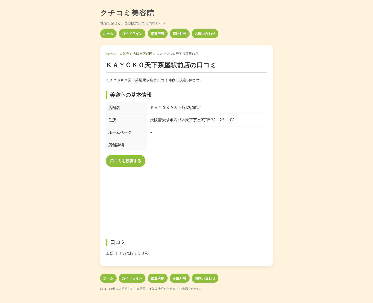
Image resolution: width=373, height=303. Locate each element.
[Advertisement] (186, 201)
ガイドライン (132, 33)
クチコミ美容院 (127, 12)
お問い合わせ (205, 33)
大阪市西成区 (142, 54)
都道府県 (157, 33)
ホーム (108, 33)
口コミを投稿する (125, 160)
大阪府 (124, 54)
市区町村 (179, 33)
